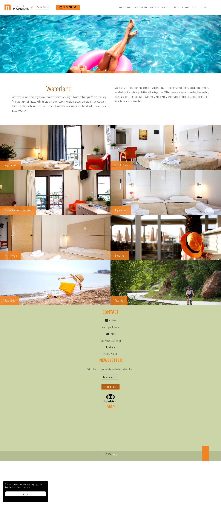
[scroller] (205, 453)
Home (121, 7)
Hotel (129, 7)
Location (185, 7)
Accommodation (140, 7)
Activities (176, 7)
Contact (203, 7)
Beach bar (166, 7)
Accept (25, 494)
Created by (107, 454)
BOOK (69, 7)
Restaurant (154, 7)
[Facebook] (33, 7)
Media (194, 7)
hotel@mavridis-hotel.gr (110, 340)
